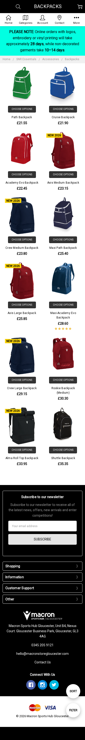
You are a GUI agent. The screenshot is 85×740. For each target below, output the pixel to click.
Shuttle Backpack (63, 458)
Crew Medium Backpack (21, 248)
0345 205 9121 (42, 645)
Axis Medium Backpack (63, 182)
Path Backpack (22, 117)
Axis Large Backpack (22, 313)
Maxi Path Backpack (63, 248)
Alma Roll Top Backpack (21, 458)
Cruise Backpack (63, 117)
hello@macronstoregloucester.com (42, 654)
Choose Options (22, 109)
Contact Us (42, 662)
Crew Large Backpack (22, 388)
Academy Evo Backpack (21, 182)
